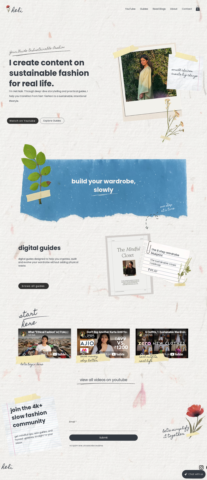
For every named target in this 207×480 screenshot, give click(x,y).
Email (73, 421)
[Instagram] (201, 467)
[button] (198, 8)
